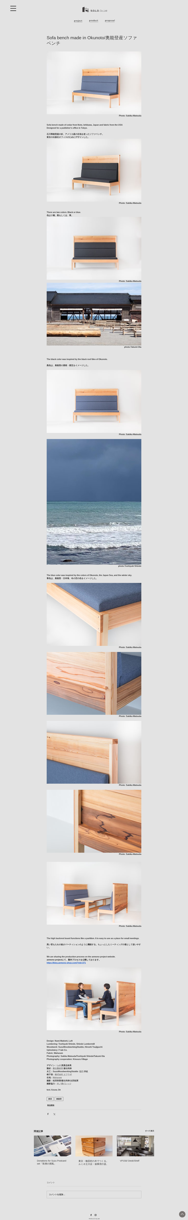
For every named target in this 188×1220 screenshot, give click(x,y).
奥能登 (59, 1099)
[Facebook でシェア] (48, 1114)
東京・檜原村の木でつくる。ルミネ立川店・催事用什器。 (93, 1162)
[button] (13, 8)
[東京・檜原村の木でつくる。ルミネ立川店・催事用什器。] (94, 1146)
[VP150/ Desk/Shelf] (135, 1146)
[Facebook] (91, 1215)
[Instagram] (95, 1215)
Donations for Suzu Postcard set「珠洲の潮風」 (51, 1162)
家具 (50, 1099)
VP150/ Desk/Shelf (129, 1161)
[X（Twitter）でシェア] (54, 1114)
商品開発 (50, 1105)
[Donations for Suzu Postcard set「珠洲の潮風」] (52, 1146)
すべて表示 (149, 1131)
